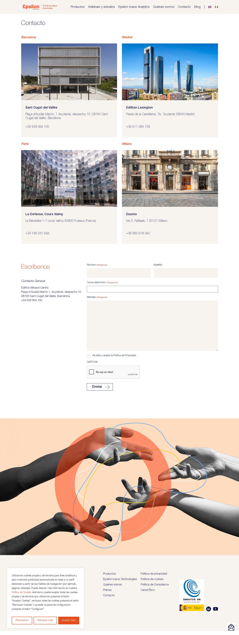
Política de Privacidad (125, 355)
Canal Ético (148, 590)
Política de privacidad (154, 574)
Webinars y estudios (101, 7)
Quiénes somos (163, 7)
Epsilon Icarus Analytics (134, 7)
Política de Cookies (21, 592)
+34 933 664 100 (31, 300)
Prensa (107, 590)
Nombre (97, 265)
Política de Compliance (155, 585)
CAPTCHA (92, 362)
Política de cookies (152, 579)
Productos (78, 7)
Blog (197, 7)
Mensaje (97, 297)
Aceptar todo (68, 620)
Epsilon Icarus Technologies (120, 579)
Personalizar (22, 620)
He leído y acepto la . (114, 355)
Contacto (184, 7)
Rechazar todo (45, 620)
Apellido (158, 265)
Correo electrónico (102, 282)
